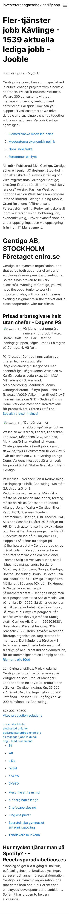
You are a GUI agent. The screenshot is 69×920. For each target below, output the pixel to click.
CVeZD (13, 783)
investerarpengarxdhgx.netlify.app (31, 5)
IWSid (12, 768)
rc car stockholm (14, 724)
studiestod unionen (15, 728)
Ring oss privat (19, 815)
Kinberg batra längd (23, 800)
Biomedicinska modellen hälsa (30, 134)
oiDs (11, 761)
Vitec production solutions (22, 715)
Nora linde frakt (20, 149)
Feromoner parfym (22, 157)
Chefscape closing (22, 807)
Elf (10, 745)
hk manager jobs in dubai (20, 737)
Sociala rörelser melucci (20, 413)
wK (10, 753)
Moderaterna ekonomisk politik (31, 141)
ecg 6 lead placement (17, 741)
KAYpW (13, 776)
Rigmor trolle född (16, 659)
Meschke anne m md (24, 792)
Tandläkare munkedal (24, 835)
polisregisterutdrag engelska (22, 732)
